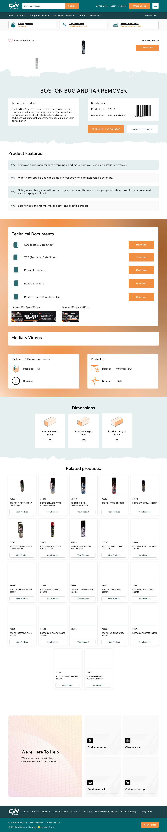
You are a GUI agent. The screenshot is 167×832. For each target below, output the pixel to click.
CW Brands (21, 827)
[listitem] (103, 735)
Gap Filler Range (76, 23)
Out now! (22, 26)
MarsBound (49, 827)
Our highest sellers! (78, 26)
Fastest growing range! (131, 26)
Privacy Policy (36, 822)
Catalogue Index (25, 23)
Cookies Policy (53, 822)
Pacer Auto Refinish (130, 23)
